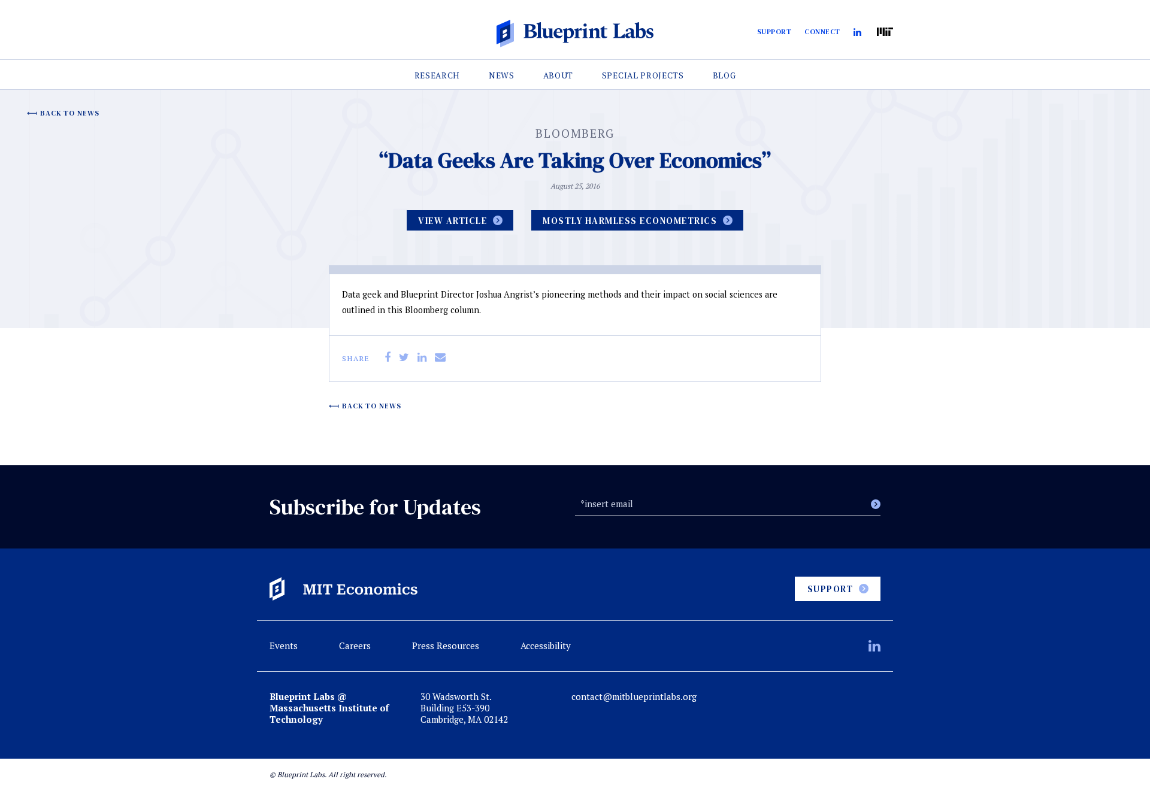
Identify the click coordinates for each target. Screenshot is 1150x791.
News (502, 75)
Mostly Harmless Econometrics (630, 220)
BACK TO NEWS (69, 113)
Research (437, 75)
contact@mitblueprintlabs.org (634, 696)
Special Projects (643, 75)
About (558, 75)
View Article (452, 220)
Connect (822, 32)
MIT (885, 32)
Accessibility (545, 645)
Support (774, 32)
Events (284, 645)
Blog (724, 75)
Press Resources (445, 645)
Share (356, 358)
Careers (355, 645)
